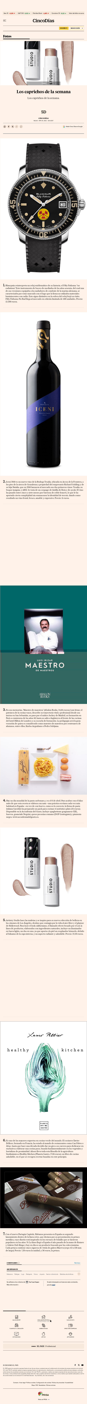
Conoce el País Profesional (43, 1346)
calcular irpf (16, 1320)
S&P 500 (21, 13)
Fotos (7, 36)
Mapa (33, 1385)
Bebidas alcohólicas (66, 1274)
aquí (53, 1285)
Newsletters (42, 1385)
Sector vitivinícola (52, 1274)
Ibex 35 (6, 13)
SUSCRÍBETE (64, 28)
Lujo (22, 1274)
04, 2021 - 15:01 (46, 120)
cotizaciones (16, 1337)
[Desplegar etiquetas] (78, 1273)
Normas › (77, 1263)
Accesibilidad (69, 1382)
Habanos (10, 1274)
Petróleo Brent (37, 13)
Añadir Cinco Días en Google (74, 126)
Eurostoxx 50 (56, 13)
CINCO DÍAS (44, 118)
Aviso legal (22, 1382)
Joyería (41, 1274)
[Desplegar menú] (4, 20)
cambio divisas (43, 1328)
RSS (37, 1385)
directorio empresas (70, 1328)
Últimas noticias (50, 1385)
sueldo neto (70, 1320)
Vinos (36, 1274)
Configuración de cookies (43, 1382)
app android (70, 1337)
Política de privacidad (58, 1382)
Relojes (16, 1274)
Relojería (29, 1274)
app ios (43, 1337)
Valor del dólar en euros (76, 13)
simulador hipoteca (43, 1320)
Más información (12, 1285)
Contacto (16, 1382)
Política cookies (31, 1382)
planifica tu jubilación (16, 1328)
